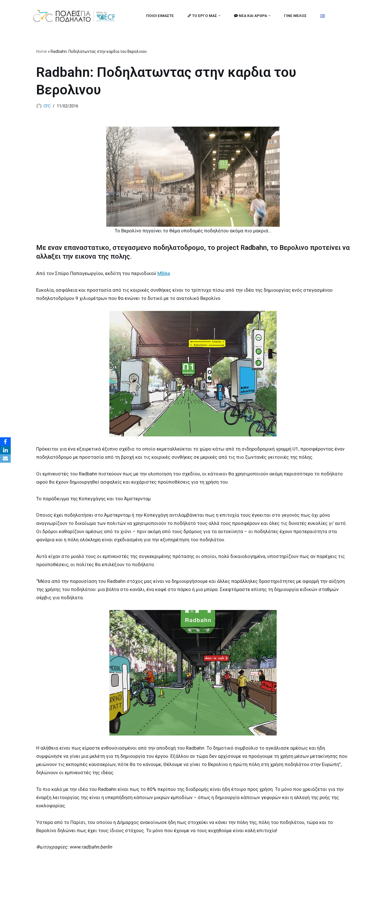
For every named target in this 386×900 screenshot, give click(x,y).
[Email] (5, 458)
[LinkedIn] (5, 450)
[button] (219, 16)
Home (41, 51)
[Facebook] (5, 441)
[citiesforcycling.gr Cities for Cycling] (76, 15)
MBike (163, 273)
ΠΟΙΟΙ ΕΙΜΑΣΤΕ (160, 15)
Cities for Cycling (50, 892)
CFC (47, 106)
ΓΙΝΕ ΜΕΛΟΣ (295, 15)
